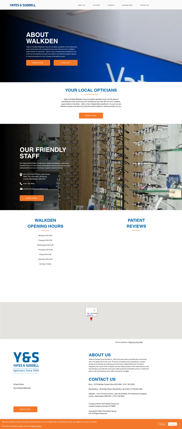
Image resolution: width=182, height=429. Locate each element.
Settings (162, 424)
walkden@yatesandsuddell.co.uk (35, 189)
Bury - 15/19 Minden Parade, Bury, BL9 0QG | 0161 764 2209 (111, 384)
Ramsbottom (93, 389)
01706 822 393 (136, 389)
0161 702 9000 (118, 396)
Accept (172, 424)
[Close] (179, 424)
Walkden (92, 394)
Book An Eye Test (136, 342)
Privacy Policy (36, 426)
